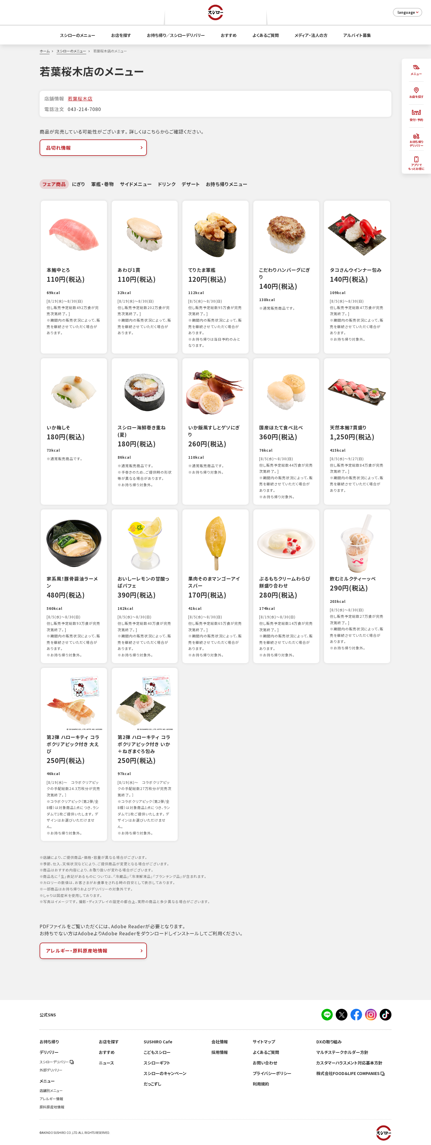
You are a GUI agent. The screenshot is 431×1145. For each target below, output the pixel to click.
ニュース (106, 1063)
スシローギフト (157, 1063)
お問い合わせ (265, 1063)
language (406, 12)
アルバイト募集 (357, 35)
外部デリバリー (51, 1070)
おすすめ (229, 35)
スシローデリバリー (55, 1061)
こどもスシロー (157, 1052)
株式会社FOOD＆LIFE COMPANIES (348, 1073)
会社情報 (219, 1042)
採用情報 (219, 1052)
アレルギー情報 (51, 1098)
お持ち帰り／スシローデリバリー (176, 35)
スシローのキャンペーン (165, 1073)
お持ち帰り (49, 1042)
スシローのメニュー (77, 35)
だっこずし (152, 1084)
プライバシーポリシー (272, 1073)
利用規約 (261, 1084)
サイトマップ (264, 1042)
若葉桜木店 (80, 98)
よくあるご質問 (265, 35)
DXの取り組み (329, 1042)
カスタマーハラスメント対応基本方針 (349, 1063)
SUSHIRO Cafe (158, 1042)
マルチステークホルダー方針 (342, 1052)
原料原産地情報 (52, 1107)
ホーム (45, 51)
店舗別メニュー (51, 1090)
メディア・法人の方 (311, 35)
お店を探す (121, 35)
